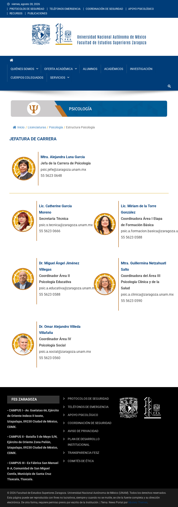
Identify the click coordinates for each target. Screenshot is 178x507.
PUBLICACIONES (37, 13)
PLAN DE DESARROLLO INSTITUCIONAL (84, 441)
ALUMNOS (90, 69)
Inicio (21, 127)
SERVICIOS (57, 77)
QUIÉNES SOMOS (22, 69)
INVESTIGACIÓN (141, 69)
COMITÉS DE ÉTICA (81, 461)
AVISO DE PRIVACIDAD (83, 431)
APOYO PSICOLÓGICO (141, 8)
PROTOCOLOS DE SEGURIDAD (27, 8)
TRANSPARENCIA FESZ (83, 452)
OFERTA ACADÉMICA (58, 69)
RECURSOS (16, 13)
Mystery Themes (137, 502)
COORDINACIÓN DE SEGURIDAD (104, 8)
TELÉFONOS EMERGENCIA (65, 8)
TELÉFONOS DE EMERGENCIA (88, 407)
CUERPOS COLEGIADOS (27, 77)
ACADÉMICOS (113, 69)
